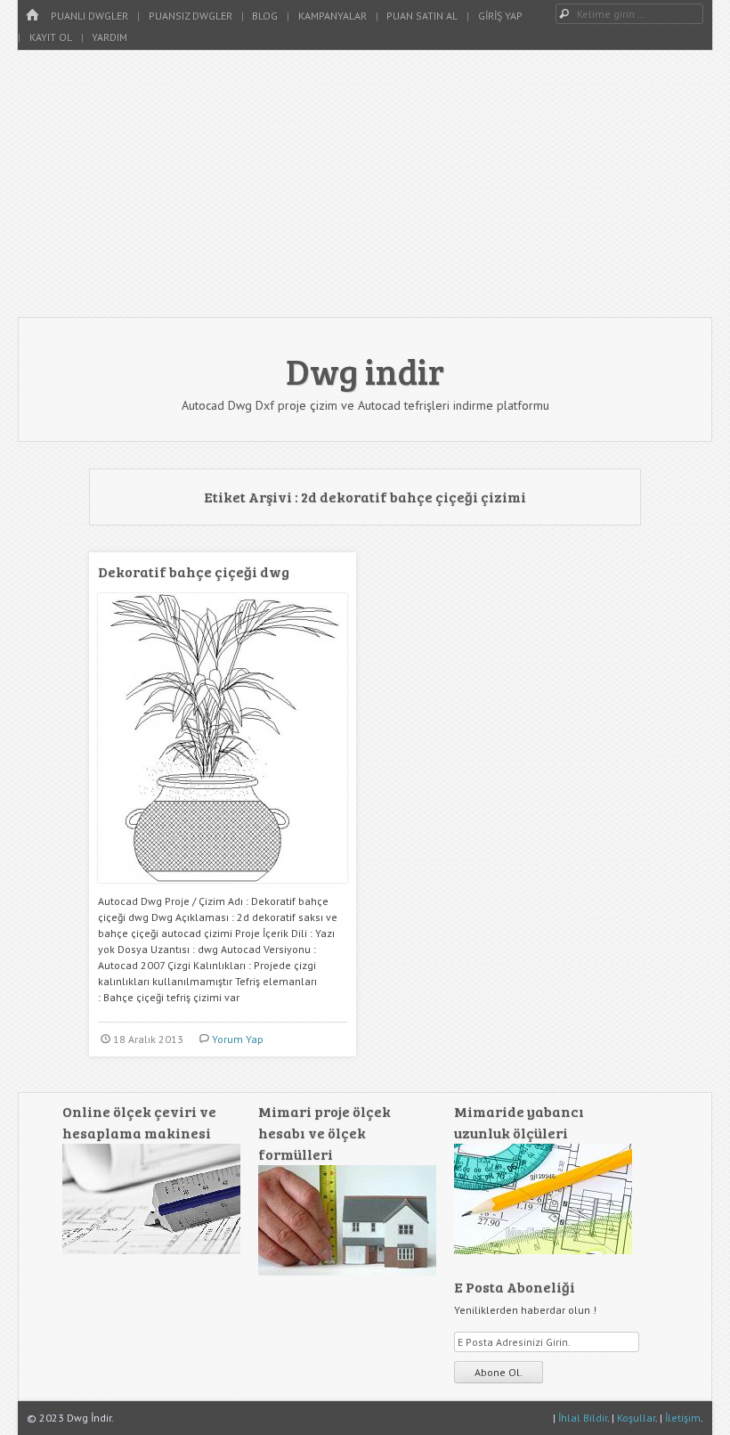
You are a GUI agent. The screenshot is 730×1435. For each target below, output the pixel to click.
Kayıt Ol (50, 37)
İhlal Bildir (582, 1417)
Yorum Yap (238, 1039)
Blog (265, 15)
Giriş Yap (500, 15)
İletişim (683, 1417)
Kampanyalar (332, 15)
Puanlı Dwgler (89, 15)
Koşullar (636, 1417)
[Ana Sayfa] (32, 15)
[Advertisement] (365, 183)
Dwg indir (365, 371)
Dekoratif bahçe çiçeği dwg (193, 571)
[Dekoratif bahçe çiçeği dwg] (222, 889)
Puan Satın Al (422, 15)
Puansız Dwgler (190, 15)
